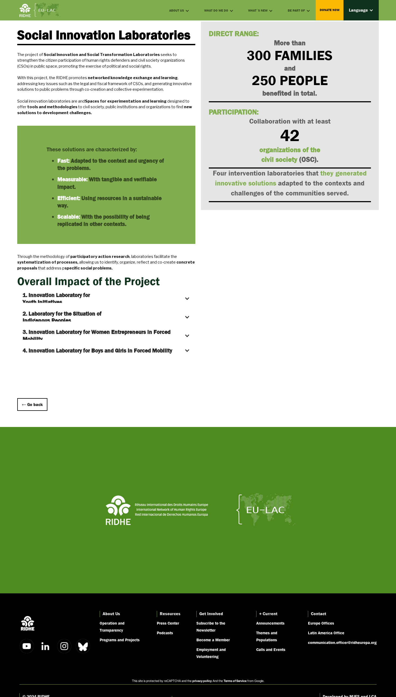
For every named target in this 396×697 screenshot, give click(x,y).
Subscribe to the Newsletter (210, 626)
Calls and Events (270, 649)
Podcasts (165, 632)
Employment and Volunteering (211, 653)
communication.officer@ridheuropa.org (342, 642)
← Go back (32, 404)
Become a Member (213, 639)
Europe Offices (321, 623)
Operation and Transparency (112, 626)
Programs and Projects (120, 639)
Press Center (168, 623)
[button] (361, 10)
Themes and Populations (266, 636)
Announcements (270, 623)
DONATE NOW (329, 10)
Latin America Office (326, 632)
